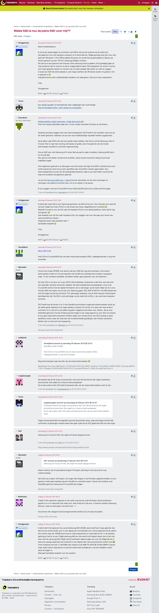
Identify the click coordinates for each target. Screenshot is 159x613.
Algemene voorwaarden (54, 602)
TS (120, 31)
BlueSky (136, 591)
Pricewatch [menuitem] (59, 3)
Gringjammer (23, 43)
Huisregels (49, 598)
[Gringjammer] (19, 52)
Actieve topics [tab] (155, 19)
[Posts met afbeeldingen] (125, 31)
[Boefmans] (19, 502)
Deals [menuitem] (94, 3)
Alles (115, 31)
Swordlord (22, 118)
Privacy (47, 605)
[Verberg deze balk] (149, 8)
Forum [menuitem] (87, 3)
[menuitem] (139, 3)
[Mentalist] (19, 276)
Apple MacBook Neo (96, 591)
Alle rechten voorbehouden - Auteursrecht (19, 595)
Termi (20, 397)
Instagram (137, 598)
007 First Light (93, 605)
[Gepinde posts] (136, 31)
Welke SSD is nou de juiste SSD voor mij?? (70, 26)
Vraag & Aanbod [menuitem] (74, 3)
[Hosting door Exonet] (139, 580)
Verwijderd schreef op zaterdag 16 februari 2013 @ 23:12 (68, 343)
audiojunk (22, 337)
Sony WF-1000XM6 (95, 609)
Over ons (57, 595)
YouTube (136, 595)
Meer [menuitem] (100, 3)
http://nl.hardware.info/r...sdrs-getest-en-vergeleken (60, 108)
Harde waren (25, 26)
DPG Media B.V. (31, 593)
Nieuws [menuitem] (22, 3)
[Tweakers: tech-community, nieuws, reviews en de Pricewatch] (9, 3)
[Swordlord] (19, 126)
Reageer (27, 36)
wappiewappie (24, 376)
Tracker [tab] (155, 11)
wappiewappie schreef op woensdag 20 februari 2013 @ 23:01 (70, 403)
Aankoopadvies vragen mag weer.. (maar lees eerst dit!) (61, 121)
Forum (16, 26)
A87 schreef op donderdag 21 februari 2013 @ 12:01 (66, 461)
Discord (136, 605)
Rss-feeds (137, 602)
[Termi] (19, 402)
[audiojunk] (19, 343)
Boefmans (22, 497)
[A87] (19, 437)
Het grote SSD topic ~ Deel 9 (59, 180)
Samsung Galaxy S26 (96, 602)
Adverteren (49, 591)
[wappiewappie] (19, 381)
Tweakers (6, 593)
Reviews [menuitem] (31, 3)
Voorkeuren (59, 609)
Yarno (20, 101)
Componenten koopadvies (42, 26)
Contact (48, 595)
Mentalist (22, 267)
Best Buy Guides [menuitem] (44, 3)
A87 (20, 431)
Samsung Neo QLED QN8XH (99, 595)
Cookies (48, 609)
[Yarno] (19, 107)
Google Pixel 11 (93, 598)
